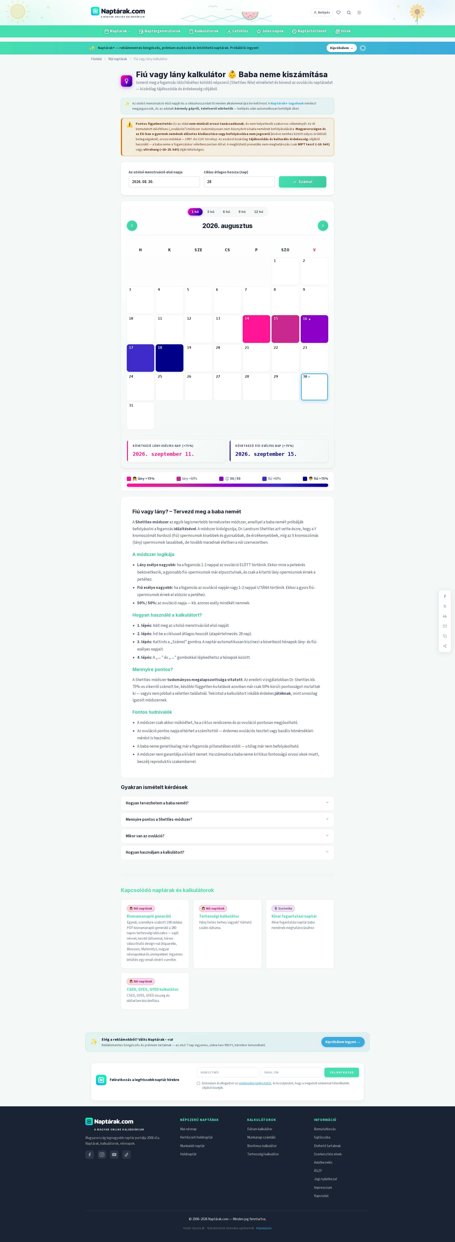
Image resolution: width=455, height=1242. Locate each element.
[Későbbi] (323, 225)
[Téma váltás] (359, 12)
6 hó (226, 212)
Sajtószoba (322, 1137)
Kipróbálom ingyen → (342, 1042)
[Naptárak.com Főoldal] (109, 1121)
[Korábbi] (132, 225)
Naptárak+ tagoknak (287, 103)
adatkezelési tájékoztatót (255, 1083)
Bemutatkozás (325, 1129)
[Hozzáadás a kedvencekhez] (338, 12)
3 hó (210, 212)
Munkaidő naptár (192, 1145)
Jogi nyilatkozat (325, 1179)
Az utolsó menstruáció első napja (155, 172)
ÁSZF (318, 1170)
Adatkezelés (323, 1162)
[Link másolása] (445, 636)
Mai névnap (188, 1129)
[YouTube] (114, 1154)
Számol (305, 182)
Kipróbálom (341, 47)
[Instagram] (102, 1154)
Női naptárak (117, 59)
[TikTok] (126, 1154)
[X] (445, 606)
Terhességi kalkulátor (263, 1154)
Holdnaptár (188, 1154)
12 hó (258, 212)
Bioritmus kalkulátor (262, 1145)
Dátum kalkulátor (259, 1129)
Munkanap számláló (261, 1137)
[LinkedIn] (445, 616)
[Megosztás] (445, 646)
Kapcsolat (321, 1195)
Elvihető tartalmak (327, 1145)
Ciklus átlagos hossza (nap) (226, 172)
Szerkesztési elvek (328, 1154)
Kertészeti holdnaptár (196, 1137)
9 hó (242, 212)
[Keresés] (349, 12)
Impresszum (323, 1187)
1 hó (195, 212)
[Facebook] (445, 596)
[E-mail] (445, 626)
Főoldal (96, 59)
